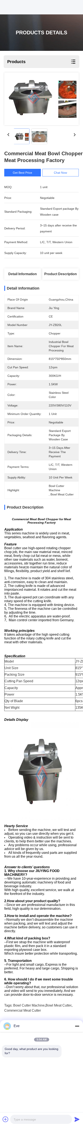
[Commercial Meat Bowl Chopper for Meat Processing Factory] (41, 98)
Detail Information (22, 274)
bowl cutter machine (29, 1005)
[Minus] (77, 1026)
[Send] (77, 1119)
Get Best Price (22, 172)
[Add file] (6, 1119)
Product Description (60, 274)
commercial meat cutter (22, 1010)
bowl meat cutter (59, 1005)
